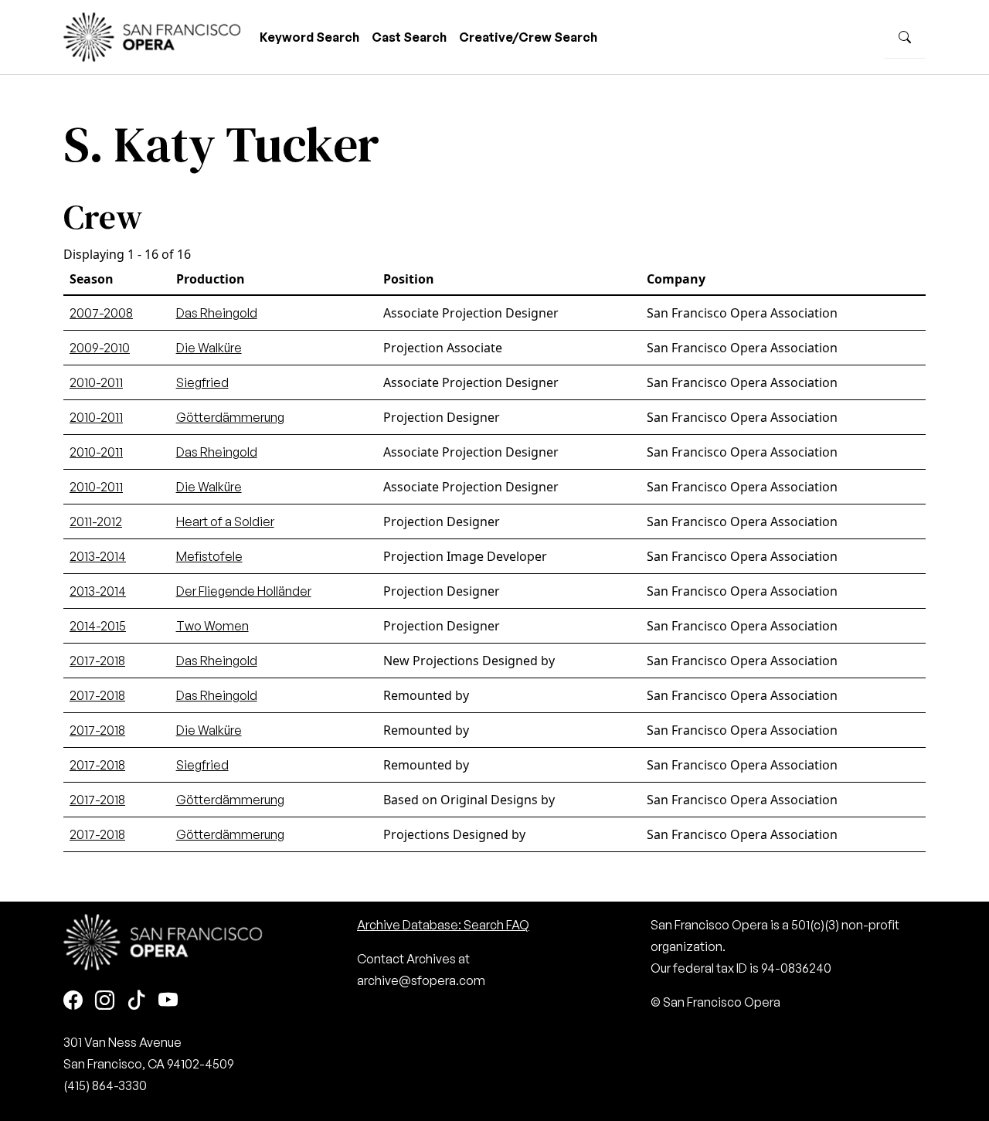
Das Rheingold (216, 313)
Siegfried (202, 382)
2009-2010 (100, 347)
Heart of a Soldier (225, 521)
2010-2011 (96, 382)
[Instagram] (104, 1001)
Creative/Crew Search (528, 37)
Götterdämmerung (230, 417)
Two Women (212, 626)
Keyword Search (309, 37)
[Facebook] (73, 1001)
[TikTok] (136, 1001)
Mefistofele (209, 556)
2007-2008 (101, 313)
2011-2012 (96, 521)
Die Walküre (209, 347)
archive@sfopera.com (421, 980)
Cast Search (409, 37)
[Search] (905, 37)
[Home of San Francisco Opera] (152, 35)
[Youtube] (168, 1001)
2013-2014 (98, 556)
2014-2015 (98, 626)
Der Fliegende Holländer (243, 591)
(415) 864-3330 (105, 1085)
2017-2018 (97, 660)
